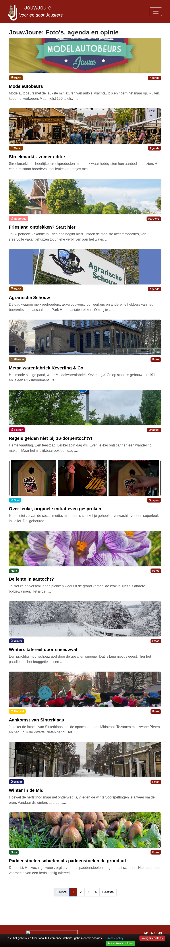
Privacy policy (114, 938)
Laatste (108, 892)
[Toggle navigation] (156, 11)
